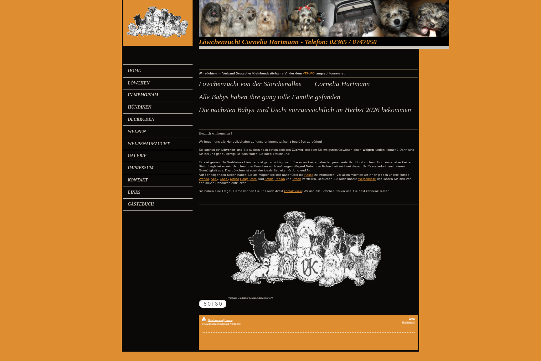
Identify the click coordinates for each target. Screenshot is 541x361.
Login (412, 318)
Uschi (253, 179)
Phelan (280, 179)
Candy (224, 179)
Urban (296, 179)
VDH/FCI (309, 73)
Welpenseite (367, 179)
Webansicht (408, 321)
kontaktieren (293, 191)
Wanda (204, 179)
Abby (214, 179)
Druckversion (215, 320)
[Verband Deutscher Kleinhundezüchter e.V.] (308, 251)
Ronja (244, 179)
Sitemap (228, 320)
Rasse (308, 174)
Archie (269, 179)
